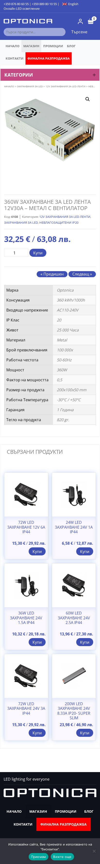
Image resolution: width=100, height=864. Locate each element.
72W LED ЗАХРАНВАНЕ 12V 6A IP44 (26, 527)
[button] (87, 99)
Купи (37, 253)
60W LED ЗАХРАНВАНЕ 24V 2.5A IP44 (74, 618)
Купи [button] (37, 551)
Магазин (31, 46)
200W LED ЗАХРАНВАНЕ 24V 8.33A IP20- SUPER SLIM (73, 711)
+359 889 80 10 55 (44, 4)
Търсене (79, 32)
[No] (94, 851)
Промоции (53, 46)
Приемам (38, 857)
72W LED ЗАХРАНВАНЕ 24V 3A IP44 (26, 709)
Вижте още (62, 857)
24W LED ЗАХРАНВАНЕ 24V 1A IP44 (74, 527)
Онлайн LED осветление (22, 8)
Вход (80, 21)
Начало (12, 46)
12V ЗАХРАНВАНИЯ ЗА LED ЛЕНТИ (65, 86)
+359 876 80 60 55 (16, 4)
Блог (71, 46)
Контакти (15, 58)
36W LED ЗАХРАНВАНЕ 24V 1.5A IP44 (26, 618)
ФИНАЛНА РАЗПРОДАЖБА (48, 58)
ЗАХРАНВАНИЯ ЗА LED (30, 86)
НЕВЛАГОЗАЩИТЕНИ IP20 (58, 222)
